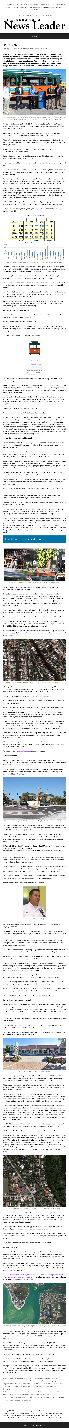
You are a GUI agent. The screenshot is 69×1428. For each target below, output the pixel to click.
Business (14, 1378)
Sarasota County (8, 1386)
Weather (53, 1386)
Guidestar (53, 1359)
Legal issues (57, 1381)
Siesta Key (18, 1386)
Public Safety (46, 1384)
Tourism (35, 1386)
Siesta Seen (27, 1386)
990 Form (9, 1331)
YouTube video (25, 751)
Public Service (57, 1384)
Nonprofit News (20, 1384)
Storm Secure (56, 521)
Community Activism (50, 1378)
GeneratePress (40, 1425)
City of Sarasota (23, 1378)
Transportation (43, 1386)
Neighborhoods (8, 1384)
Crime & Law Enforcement (21, 1381)
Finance (49, 1381)
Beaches (8, 1378)
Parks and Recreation (33, 1384)
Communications (36, 1378)
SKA (47, 315)
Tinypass (8, 1389)
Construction (7, 1381)
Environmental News (39, 1381)
